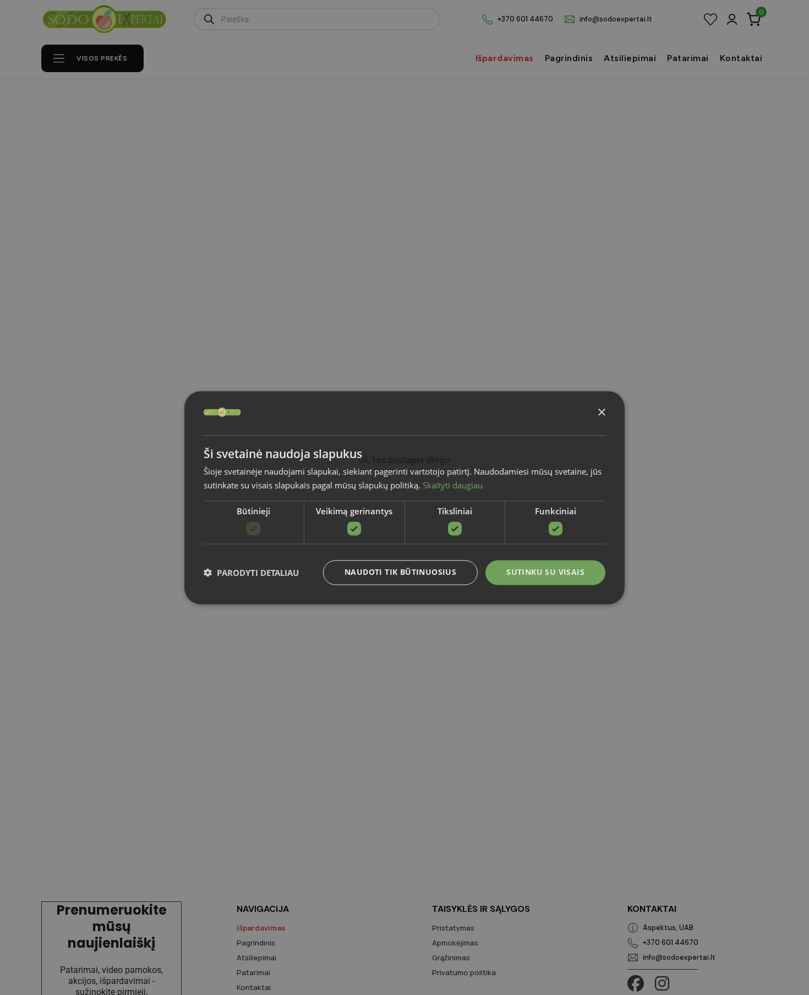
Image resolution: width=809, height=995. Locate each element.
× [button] (601, 412)
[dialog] (404, 497)
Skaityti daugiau (453, 485)
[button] (251, 573)
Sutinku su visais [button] (545, 572)
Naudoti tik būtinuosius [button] (400, 572)
